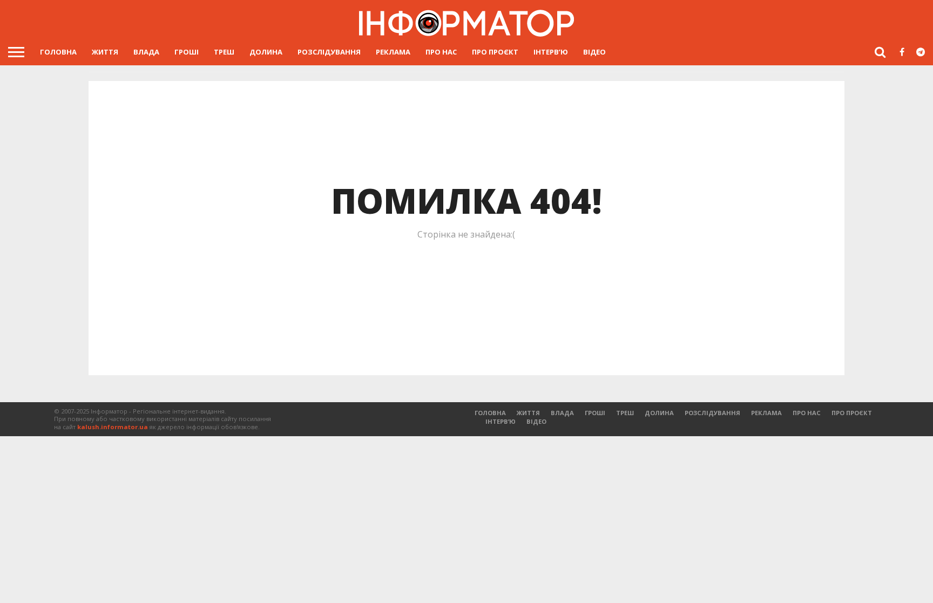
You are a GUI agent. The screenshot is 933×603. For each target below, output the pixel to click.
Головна (58, 52)
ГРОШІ (186, 52)
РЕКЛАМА (393, 52)
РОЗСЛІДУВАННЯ (329, 52)
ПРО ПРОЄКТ (495, 52)
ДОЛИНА (265, 52)
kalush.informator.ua (112, 427)
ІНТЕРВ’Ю (550, 52)
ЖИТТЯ (105, 52)
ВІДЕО (594, 52)
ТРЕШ (224, 52)
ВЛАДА (146, 52)
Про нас (441, 52)
